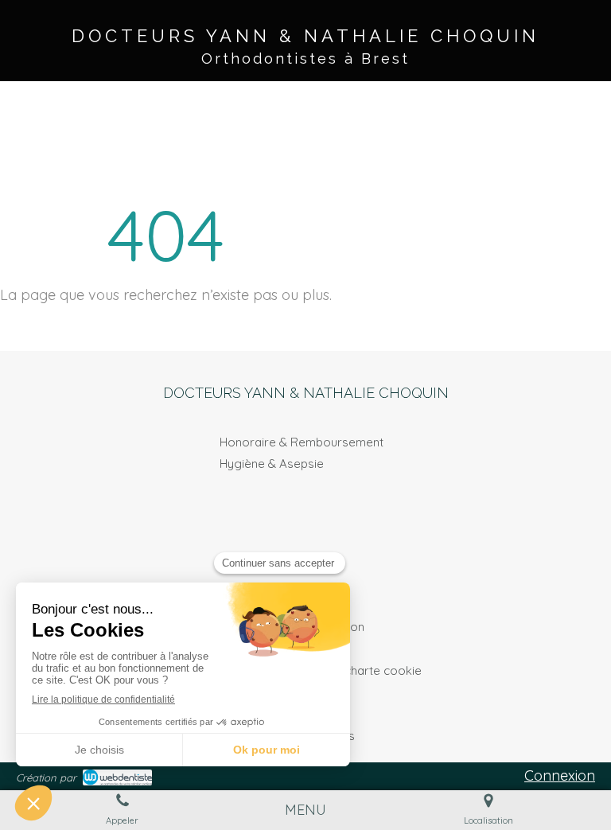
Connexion (559, 775)
